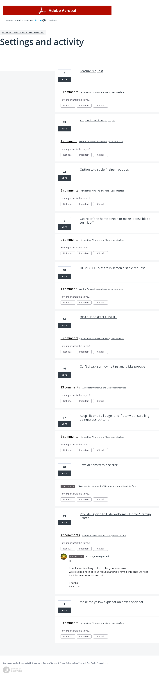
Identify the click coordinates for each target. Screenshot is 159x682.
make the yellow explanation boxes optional (111, 602)
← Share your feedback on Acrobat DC (23, 32)
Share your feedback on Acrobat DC (18, 663)
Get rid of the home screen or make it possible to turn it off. (115, 220)
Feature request (91, 71)
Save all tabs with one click (99, 465)
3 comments (69, 338)
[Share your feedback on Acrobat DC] (57, 10)
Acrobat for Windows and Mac (95, 92)
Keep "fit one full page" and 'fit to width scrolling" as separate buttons (115, 417)
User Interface (117, 92)
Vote (64, 79)
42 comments (70, 535)
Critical (102, 106)
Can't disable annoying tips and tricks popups (112, 366)
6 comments (69, 436)
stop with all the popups (97, 120)
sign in (38, 20)
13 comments (70, 387)
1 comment (69, 141)
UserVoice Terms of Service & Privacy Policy (52, 663)
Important (85, 106)
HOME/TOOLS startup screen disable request (112, 268)
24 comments (84, 486)
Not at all (69, 106)
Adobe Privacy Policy (99, 663)
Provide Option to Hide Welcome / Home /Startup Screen (115, 516)
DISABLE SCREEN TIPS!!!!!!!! (98, 317)
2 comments (69, 190)
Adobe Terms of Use (81, 663)
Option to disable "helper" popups (104, 169)
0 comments (69, 92)
